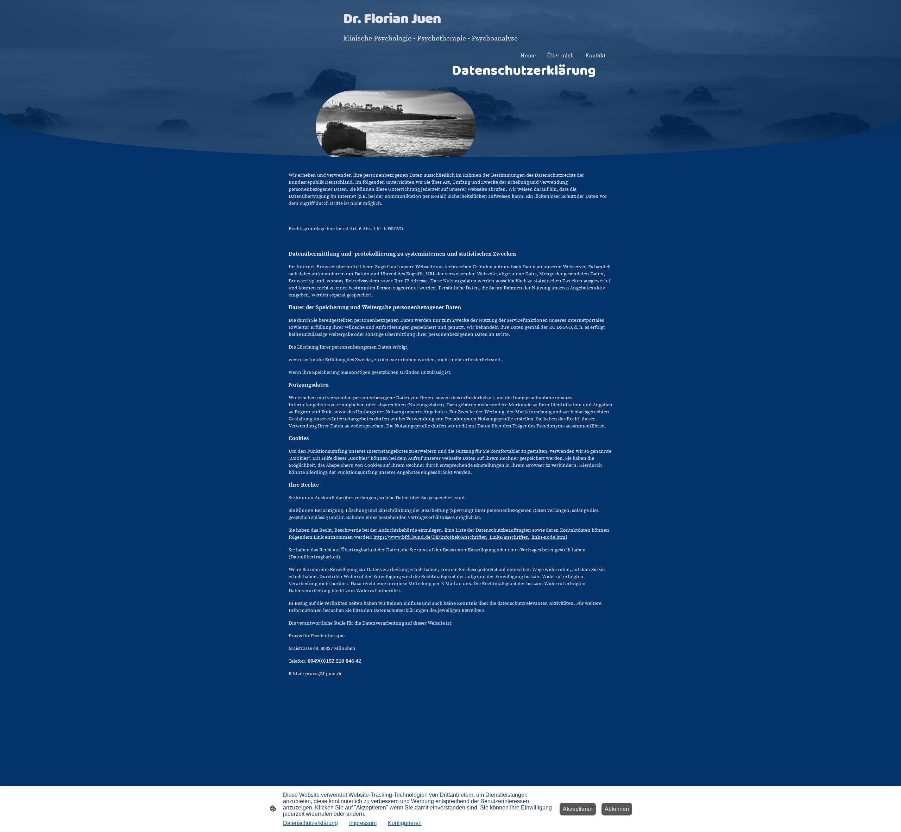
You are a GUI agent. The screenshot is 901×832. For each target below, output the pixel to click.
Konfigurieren (405, 823)
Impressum (363, 823)
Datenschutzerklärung (310, 823)
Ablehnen (617, 809)
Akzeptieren (578, 809)
